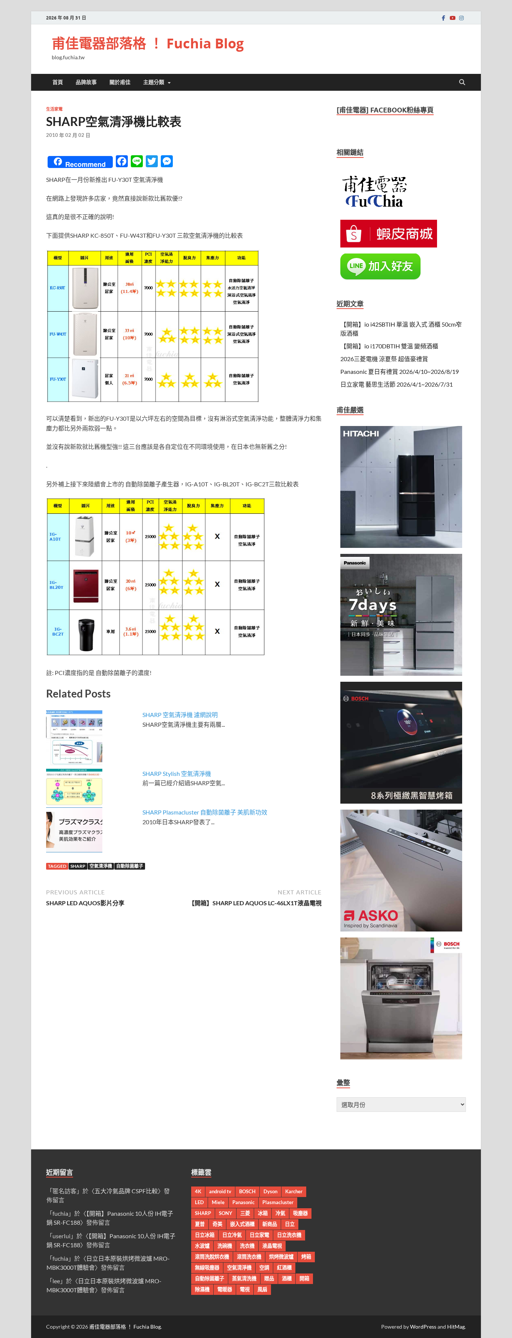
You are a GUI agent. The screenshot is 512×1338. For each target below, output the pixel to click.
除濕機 (202, 1289)
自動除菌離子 (129, 866)
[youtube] (452, 17)
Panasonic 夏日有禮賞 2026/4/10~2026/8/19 (399, 371)
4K (198, 1191)
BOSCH (247, 1191)
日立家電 (259, 1235)
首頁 (57, 82)
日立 (290, 1224)
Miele (218, 1202)
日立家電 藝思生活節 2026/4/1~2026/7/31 (396, 384)
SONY (225, 1213)
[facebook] (443, 17)
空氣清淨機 (101, 866)
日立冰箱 (204, 1235)
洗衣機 (247, 1246)
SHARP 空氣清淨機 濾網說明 (180, 714)
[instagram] (461, 17)
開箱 (304, 1278)
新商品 (269, 1224)
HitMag (456, 1326)
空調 (264, 1267)
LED (199, 1202)
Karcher (293, 1191)
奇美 (217, 1224)
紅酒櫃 (284, 1267)
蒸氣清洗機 (244, 1278)
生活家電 (54, 109)
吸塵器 (300, 1213)
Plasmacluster (277, 1202)
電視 (245, 1289)
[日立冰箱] (401, 545)
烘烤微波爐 (281, 1257)
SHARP (77, 866)
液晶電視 (272, 1246)
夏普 (200, 1224)
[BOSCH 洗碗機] (401, 1056)
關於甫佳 (119, 82)
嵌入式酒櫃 (242, 1224)
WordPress (423, 1326)
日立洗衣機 (289, 1235)
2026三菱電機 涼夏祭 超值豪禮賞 (384, 358)
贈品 (269, 1278)
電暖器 (224, 1289)
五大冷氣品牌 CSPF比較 (126, 1190)
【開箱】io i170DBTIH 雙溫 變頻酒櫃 (389, 346)
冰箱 (263, 1213)
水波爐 (202, 1246)
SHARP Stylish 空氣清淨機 (176, 773)
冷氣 (280, 1213)
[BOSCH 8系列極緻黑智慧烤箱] (401, 801)
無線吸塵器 (207, 1267)
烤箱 (306, 1257)
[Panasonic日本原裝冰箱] (401, 673)
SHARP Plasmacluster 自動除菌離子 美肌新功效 (204, 812)
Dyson (270, 1191)
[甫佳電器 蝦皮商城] (388, 245)
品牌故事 (86, 82)
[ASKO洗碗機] (401, 929)
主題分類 (153, 82)
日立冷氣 (232, 1235)
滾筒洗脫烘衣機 (212, 1257)
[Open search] (462, 82)
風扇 (262, 1289)
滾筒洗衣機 (249, 1257)
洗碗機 (224, 1246)
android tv (220, 1191)
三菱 (245, 1213)
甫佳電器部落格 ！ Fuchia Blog (148, 43)
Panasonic (243, 1202)
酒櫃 (287, 1278)
